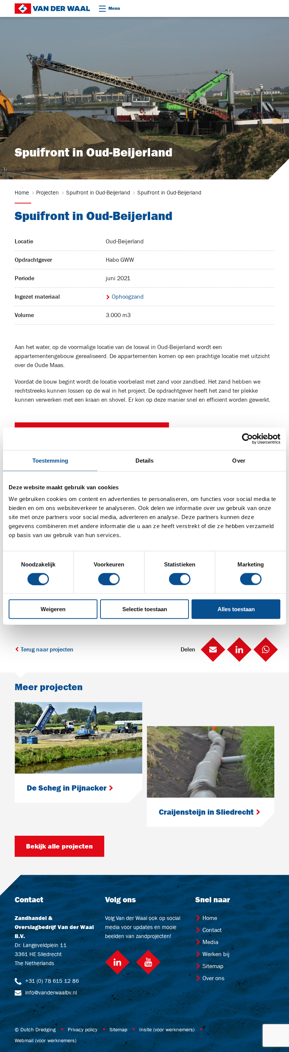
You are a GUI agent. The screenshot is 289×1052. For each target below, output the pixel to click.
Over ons (212, 978)
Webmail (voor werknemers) (45, 1040)
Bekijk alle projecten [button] (59, 846)
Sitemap (212, 966)
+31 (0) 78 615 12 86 (51, 981)
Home (209, 917)
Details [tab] (144, 460)
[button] (213, 650)
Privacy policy (82, 1029)
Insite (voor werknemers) (167, 1029)
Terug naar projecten (46, 649)
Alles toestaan (236, 609)
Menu (114, 8)
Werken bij (215, 954)
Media (209, 942)
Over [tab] (238, 460)
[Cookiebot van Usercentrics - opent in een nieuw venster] (247, 438)
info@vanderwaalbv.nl (50, 992)
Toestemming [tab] (50, 460)
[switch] (109, 579)
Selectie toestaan (144, 609)
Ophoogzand (127, 296)
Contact (211, 930)
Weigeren (53, 609)
